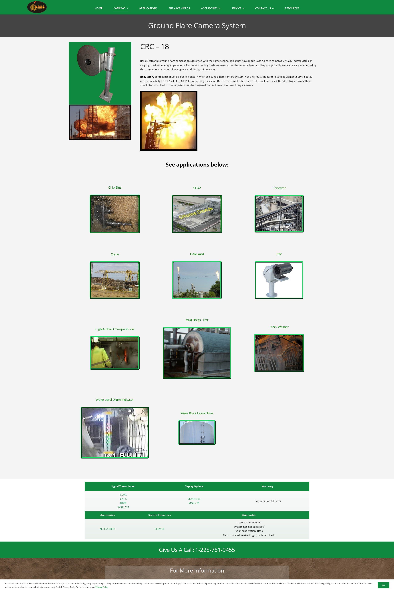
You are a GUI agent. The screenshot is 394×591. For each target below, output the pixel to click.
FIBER (123, 503)
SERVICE (160, 529)
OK (383, 585)
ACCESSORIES (108, 529)
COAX (123, 494)
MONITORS (194, 499)
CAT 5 (123, 499)
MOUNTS (194, 503)
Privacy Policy (101, 587)
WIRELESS (123, 507)
